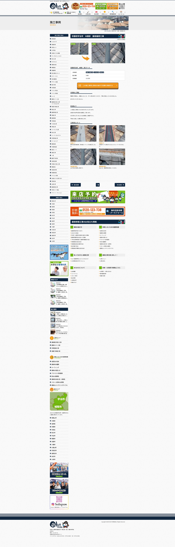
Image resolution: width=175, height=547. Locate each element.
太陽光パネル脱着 (56, 53)
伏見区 (53, 212)
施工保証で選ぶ (74, 246)
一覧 (98, 185)
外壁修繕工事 (55, 138)
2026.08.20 (62, 332)
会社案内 (80, 14)
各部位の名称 (103, 231)
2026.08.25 (62, 284)
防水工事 (54, 132)
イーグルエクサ (55, 103)
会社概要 (73, 271)
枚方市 (53, 215)
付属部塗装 (54, 147)
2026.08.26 (62, 314)
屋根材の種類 (103, 233)
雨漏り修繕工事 (89, 72)
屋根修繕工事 (55, 112)
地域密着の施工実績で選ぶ (77, 244)
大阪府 (53, 204)
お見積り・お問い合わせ (105, 271)
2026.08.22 (62, 326)
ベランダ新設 (55, 93)
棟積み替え (54, 64)
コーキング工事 (55, 129)
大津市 (53, 241)
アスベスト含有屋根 (104, 239)
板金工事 (54, 109)
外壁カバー (54, 47)
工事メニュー (105, 14)
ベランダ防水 (55, 90)
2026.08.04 (62, 296)
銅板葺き (54, 167)
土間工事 (54, 184)
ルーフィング (103, 235)
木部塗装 (54, 87)
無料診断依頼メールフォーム (116, 211)
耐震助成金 (54, 172)
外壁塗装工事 (55, 348)
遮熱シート (54, 149)
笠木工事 (54, 59)
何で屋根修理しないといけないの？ (58, 12)
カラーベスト (55, 76)
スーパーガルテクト (56, 135)
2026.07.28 (62, 302)
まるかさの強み (74, 233)
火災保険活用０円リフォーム (78, 261)
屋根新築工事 (55, 187)
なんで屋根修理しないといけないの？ (80, 258)
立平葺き (54, 50)
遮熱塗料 (54, 39)
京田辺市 (54, 232)
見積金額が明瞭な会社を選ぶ (78, 248)
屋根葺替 (54, 118)
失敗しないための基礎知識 (71, 12)
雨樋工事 (54, 115)
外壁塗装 (54, 121)
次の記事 (119, 185)
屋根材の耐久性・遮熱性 (105, 244)
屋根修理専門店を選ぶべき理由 (78, 237)
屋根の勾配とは (103, 237)
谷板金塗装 (54, 161)
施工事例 (96, 14)
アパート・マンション (57, 192)
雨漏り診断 (102, 276)
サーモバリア (55, 141)
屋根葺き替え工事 (56, 102)
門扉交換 (54, 181)
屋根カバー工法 (55, 99)
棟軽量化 (54, 67)
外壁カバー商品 (55, 190)
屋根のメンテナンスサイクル (106, 248)
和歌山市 (54, 201)
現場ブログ (73, 282)
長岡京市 (54, 235)
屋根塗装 (54, 144)
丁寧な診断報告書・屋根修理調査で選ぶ (80, 239)
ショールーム (121, 14)
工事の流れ (88, 14)
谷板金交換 (54, 169)
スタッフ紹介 (74, 276)
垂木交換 (54, 84)
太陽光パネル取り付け (57, 178)
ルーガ (53, 96)
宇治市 (53, 218)
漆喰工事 (102, 72)
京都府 (53, 209)
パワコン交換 (55, 175)
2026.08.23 (62, 320)
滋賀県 (53, 206)
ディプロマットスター (57, 56)
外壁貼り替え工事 (56, 164)
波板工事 (54, 152)
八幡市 (53, 227)
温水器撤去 (54, 79)
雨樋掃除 (54, 70)
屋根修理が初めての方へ (77, 231)
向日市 (53, 238)
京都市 (53, 224)
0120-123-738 (92, 210)
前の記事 (76, 185)
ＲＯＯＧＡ (54, 61)
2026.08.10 (62, 290)
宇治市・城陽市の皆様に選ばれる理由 (80, 235)
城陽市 (53, 221)
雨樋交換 (54, 44)
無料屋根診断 (113, 14)
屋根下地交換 (55, 158)
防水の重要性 (103, 241)
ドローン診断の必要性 (105, 246)
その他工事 (96, 72)
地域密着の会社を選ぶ (76, 241)
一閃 (53, 155)
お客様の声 (73, 280)
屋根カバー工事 (56, 345)
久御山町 (54, 229)
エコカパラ (54, 41)
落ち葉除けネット (56, 73)
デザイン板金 (55, 82)
